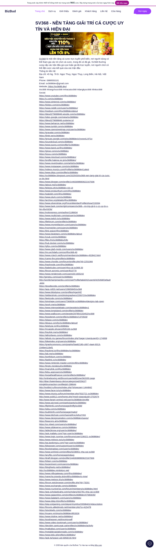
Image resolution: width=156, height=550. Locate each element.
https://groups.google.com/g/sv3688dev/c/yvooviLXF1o (65, 139)
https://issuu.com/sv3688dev (53, 154)
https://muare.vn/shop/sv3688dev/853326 (59, 513)
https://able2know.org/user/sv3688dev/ (58, 430)
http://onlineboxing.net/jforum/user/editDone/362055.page (67, 378)
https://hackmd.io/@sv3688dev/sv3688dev (59, 350)
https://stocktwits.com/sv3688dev (55, 510)
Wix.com (98, 545)
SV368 (42, 59)
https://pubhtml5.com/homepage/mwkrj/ (58, 412)
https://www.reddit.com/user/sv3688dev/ (58, 108)
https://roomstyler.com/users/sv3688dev (58, 228)
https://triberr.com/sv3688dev (53, 461)
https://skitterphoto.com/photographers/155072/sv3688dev (67, 295)
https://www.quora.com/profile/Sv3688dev (59, 145)
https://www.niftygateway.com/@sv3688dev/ (60, 473)
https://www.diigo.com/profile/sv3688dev (58, 172)
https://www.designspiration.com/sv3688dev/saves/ (64, 418)
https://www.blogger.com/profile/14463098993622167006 (66, 182)
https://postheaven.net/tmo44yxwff (55, 519)
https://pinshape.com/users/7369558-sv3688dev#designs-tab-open (71, 301)
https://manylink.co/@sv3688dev (55, 369)
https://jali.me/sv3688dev (51, 353)
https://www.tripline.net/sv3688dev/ (56, 516)
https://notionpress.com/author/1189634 (58, 212)
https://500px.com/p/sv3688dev (54, 105)
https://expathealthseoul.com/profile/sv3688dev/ (62, 375)
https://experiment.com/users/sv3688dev (58, 464)
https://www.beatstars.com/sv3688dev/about (60, 234)
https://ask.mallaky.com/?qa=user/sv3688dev (61, 433)
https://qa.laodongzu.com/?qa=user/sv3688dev (62, 443)
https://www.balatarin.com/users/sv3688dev (60, 498)
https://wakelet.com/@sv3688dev (55, 194)
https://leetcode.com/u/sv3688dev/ (55, 298)
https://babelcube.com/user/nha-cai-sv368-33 (61, 267)
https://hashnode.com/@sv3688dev (56, 264)
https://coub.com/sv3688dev (52, 237)
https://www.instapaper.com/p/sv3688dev (59, 166)
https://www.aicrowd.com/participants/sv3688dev (62, 403)
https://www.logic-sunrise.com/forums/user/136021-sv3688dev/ (69, 436)
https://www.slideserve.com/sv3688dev (58, 427)
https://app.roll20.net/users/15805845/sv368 (60, 289)
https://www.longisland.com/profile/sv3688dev (61, 310)
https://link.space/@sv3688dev (54, 231)
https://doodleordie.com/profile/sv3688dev (59, 286)
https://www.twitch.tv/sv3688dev (54, 218)
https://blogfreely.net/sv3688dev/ (55, 467)
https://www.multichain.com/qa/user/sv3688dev (62, 215)
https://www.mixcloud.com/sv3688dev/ (57, 157)
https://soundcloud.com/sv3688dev (56, 142)
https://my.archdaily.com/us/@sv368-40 (58, 252)
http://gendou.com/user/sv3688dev (56, 277)
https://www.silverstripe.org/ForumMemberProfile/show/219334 (69, 203)
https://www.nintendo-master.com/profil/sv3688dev (63, 363)
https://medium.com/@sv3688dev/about (58, 111)
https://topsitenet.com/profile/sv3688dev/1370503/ (63, 317)
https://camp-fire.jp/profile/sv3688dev (57, 258)
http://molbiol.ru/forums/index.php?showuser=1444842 (65, 387)
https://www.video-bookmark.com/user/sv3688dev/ (63, 522)
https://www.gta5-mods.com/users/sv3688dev (61, 249)
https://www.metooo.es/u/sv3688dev (56, 440)
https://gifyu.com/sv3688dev (52, 246)
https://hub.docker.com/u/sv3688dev (56, 243)
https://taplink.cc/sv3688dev (52, 360)
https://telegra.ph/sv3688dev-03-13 (56, 188)
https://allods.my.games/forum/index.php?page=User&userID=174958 (73, 338)
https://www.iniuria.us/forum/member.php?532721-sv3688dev (69, 393)
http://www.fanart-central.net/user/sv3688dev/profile (64, 400)
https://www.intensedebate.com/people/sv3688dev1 (64, 307)
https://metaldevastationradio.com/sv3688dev (61, 532)
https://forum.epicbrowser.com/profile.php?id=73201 (64, 482)
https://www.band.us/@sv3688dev (55, 148)
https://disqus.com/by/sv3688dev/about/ (58, 323)
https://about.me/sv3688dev (52, 185)
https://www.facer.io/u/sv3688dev (55, 390)
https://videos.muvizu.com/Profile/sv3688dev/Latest (64, 169)
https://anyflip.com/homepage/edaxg (56, 455)
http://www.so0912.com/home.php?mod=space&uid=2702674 (69, 397)
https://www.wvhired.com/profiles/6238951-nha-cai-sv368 (67, 452)
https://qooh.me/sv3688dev (52, 304)
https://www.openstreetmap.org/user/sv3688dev (62, 129)
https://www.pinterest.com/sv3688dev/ (57, 102)
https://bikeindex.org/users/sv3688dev (57, 341)
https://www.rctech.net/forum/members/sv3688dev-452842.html (70, 255)
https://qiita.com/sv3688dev (52, 409)
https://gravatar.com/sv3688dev (54, 132)
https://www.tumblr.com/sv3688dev (56, 126)
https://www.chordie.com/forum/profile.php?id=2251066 (66, 261)
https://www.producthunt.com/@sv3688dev (60, 191)
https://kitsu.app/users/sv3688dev (55, 372)
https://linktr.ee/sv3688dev (51, 136)
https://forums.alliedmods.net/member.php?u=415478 (65, 507)
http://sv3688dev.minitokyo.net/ (54, 470)
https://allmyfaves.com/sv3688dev (55, 335)
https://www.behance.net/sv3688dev (56, 123)
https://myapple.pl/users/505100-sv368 (58, 329)
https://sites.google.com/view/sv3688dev (58, 117)
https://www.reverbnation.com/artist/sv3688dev (61, 163)
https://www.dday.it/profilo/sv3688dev (57, 501)
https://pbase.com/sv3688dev (53, 320)
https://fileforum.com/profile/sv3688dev (58, 221)
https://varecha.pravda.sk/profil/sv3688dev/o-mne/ (63, 476)
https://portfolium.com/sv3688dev (55, 357)
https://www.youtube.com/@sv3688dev (58, 96)
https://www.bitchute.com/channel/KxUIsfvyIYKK (62, 415)
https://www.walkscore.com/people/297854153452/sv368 (66, 314)
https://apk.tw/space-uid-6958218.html (57, 538)
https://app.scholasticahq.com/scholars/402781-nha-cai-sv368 (69, 492)
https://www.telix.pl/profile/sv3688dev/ (57, 535)
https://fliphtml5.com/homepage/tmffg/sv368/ (60, 406)
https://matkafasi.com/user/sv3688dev (57, 529)
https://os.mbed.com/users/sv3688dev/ (58, 424)
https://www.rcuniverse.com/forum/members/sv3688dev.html (68, 489)
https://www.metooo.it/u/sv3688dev (56, 479)
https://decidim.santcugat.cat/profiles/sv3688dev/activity (66, 525)
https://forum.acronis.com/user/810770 (58, 271)
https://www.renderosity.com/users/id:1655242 (61, 274)
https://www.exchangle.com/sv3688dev (58, 486)
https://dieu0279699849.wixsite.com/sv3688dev (62, 114)
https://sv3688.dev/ (57, 86)
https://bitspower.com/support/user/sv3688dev (61, 446)
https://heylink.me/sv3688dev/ (53, 332)
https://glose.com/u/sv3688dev (54, 151)
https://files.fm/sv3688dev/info (53, 240)
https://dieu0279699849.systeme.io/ (56, 120)
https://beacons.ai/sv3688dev (53, 421)
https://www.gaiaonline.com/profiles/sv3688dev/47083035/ (67, 495)
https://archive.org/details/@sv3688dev (58, 200)
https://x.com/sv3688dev (51, 99)
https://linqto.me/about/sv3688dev (55, 366)
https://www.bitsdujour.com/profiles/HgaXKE (60, 292)
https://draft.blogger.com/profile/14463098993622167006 (66, 458)
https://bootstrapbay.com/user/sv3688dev (59, 449)
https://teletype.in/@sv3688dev (54, 326)
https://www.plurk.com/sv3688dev (55, 197)
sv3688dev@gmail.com (57, 83)
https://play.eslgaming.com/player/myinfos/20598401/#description (70, 504)
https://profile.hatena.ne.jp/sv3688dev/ (57, 160)
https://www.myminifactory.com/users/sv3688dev (62, 224)
